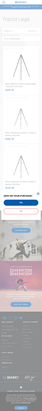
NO (21, 211)
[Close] (38, 193)
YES (21, 202)
